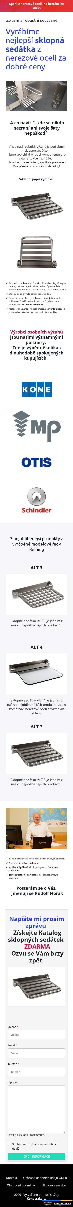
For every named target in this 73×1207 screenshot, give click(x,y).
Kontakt (11, 1178)
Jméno (13, 1027)
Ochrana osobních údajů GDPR (45, 1178)
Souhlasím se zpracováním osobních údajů (35, 1146)
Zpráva (12, 1082)
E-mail (12, 1045)
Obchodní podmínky (21, 1185)
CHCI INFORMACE (36, 1156)
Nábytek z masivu (54, 1185)
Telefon (13, 1064)
